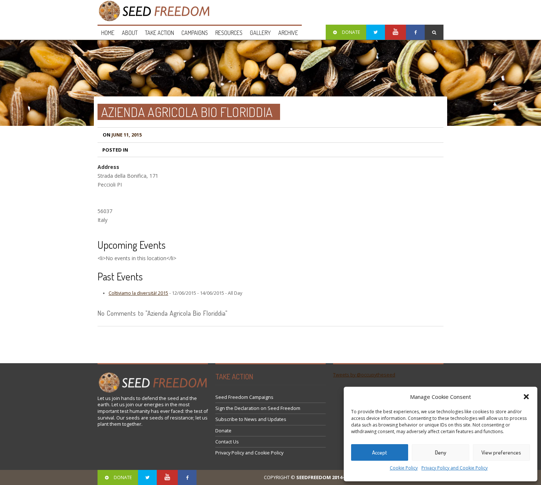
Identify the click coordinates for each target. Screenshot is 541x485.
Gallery (260, 32)
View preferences (501, 452)
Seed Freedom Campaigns (244, 397)
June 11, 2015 (122, 135)
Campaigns (194, 32)
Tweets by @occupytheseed (364, 375)
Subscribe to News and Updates (250, 419)
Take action (159, 32)
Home (107, 32)
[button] (526, 396)
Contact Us (227, 442)
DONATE (351, 32)
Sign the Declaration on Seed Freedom (257, 408)
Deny (440, 452)
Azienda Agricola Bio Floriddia (187, 112)
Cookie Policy (404, 468)
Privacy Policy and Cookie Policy (454, 468)
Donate (223, 431)
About (130, 32)
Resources (229, 32)
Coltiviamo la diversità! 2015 (138, 293)
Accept (379, 452)
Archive (288, 32)
